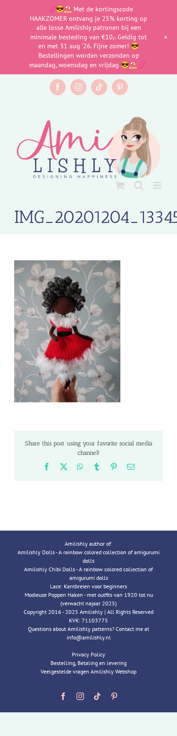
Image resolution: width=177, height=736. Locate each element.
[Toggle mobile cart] (120, 185)
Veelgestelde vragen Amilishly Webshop (88, 671)
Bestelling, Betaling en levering (88, 662)
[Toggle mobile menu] (158, 185)
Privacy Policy (88, 654)
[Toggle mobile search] (138, 185)
